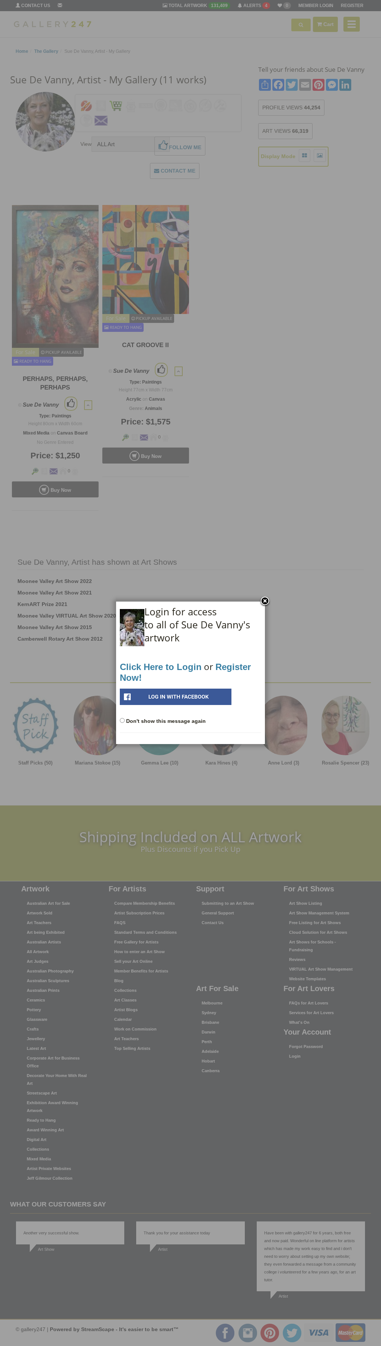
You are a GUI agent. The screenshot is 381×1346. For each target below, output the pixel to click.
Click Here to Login (161, 667)
